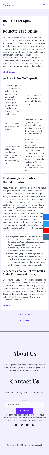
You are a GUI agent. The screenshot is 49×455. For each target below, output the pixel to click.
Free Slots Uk (8, 305)
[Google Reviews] (33, 425)
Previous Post (24, 314)
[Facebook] (16, 425)
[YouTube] (27, 425)
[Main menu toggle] (44, 4)
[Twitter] (21, 425)
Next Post (24, 321)
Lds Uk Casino (9, 72)
